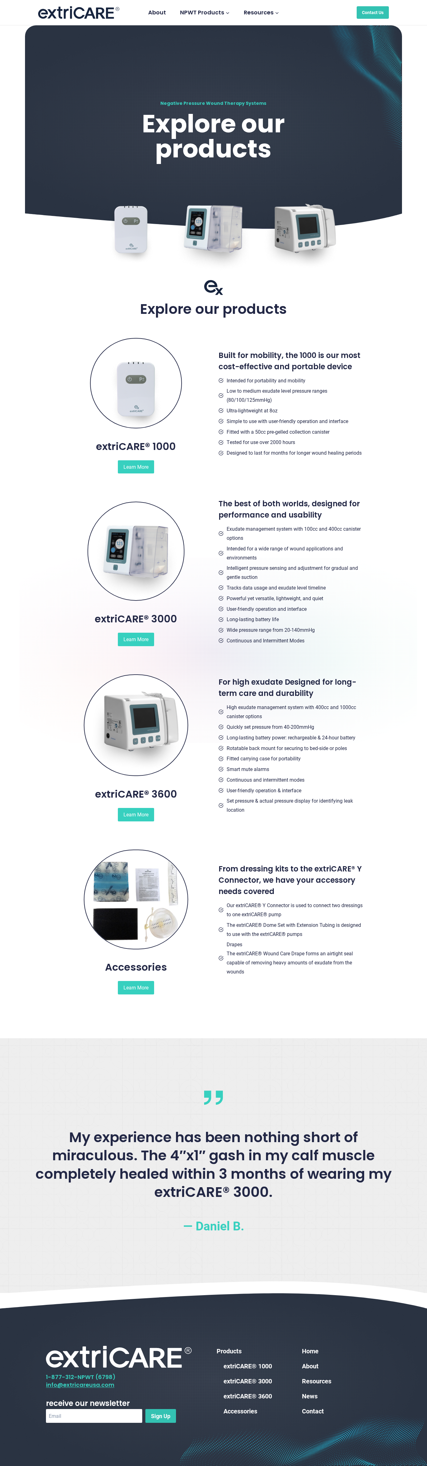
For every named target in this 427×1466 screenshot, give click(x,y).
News (310, 1396)
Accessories (240, 1411)
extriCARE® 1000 (248, 1366)
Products (229, 1351)
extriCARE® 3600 (248, 1396)
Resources (316, 1381)
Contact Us (373, 12)
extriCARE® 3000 (248, 1381)
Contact (313, 1411)
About (157, 12)
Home (310, 1351)
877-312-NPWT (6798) (83, 1377)
